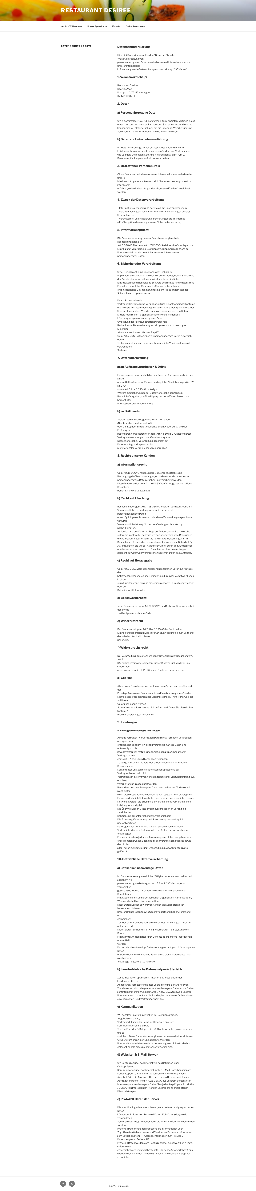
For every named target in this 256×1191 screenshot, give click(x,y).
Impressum (123, 1186)
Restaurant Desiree (96, 10)
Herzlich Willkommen (71, 26)
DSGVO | (113, 1186)
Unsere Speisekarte (97, 26)
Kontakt (116, 26)
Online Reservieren (135, 26)
